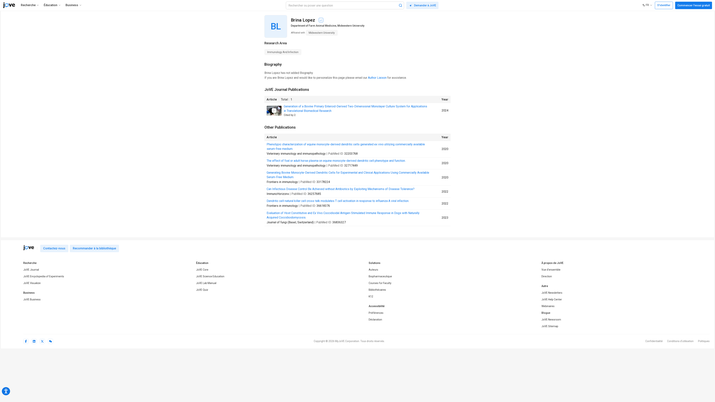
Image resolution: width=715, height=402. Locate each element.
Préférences (376, 312)
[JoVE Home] (9, 5)
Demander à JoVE (425, 5)
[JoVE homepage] (28, 247)
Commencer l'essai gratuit (693, 5)
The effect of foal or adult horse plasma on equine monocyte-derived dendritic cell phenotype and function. (336, 160)
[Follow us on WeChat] (50, 341)
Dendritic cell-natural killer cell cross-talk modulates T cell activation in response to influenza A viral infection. (338, 201)
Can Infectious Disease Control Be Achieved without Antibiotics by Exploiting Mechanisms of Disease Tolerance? (340, 189)
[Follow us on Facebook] (25, 341)
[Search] (400, 5)
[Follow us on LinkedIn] (34, 341)
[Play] (274, 110)
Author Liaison (377, 77)
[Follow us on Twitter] (42, 341)
